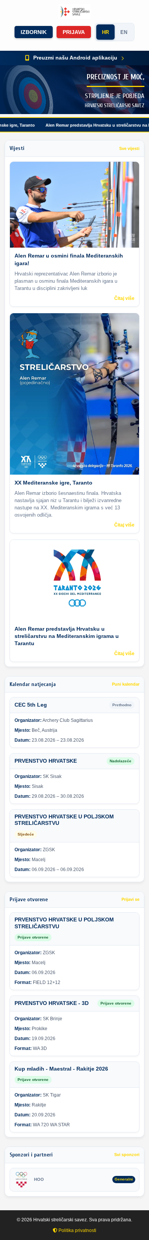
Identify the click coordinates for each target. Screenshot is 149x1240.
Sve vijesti (129, 148)
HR (105, 32)
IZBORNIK (34, 32)
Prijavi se (130, 899)
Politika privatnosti (76, 1230)
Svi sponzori (126, 1154)
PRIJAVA (74, 32)
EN (123, 32)
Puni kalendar (125, 684)
